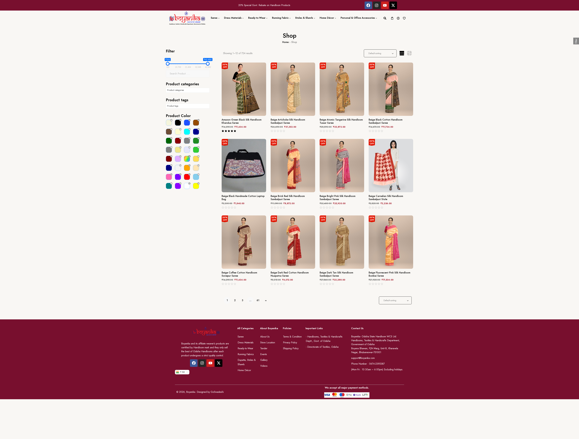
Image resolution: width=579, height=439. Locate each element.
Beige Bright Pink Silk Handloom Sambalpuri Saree (337, 198)
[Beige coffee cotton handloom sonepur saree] (244, 242)
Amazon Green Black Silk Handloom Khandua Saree (241, 121)
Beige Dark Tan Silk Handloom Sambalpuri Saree (336, 274)
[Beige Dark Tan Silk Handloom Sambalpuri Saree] (342, 242)
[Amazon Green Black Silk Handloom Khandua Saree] (244, 89)
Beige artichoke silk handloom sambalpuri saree (288, 121)
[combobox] (380, 53)
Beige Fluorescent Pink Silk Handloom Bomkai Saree (389, 274)
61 (258, 300)
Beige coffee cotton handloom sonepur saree (239, 274)
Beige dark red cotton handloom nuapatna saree (290, 274)
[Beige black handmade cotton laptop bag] (244, 165)
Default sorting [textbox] (375, 53)
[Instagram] (376, 5)
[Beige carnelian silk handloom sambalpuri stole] (391, 165)
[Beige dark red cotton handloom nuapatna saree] (293, 242)
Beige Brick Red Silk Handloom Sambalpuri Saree (288, 198)
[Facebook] (368, 5)
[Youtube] (385, 5)
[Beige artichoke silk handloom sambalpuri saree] (293, 89)
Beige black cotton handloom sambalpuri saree (385, 121)
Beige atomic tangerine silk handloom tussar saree (341, 121)
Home (285, 42)
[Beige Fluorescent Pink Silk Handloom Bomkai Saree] (391, 242)
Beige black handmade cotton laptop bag (243, 198)
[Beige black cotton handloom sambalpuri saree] (391, 89)
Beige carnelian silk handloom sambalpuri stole (386, 198)
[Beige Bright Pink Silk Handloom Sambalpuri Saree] (342, 165)
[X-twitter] (393, 5)
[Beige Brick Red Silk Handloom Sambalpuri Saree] (293, 165)
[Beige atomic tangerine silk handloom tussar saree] (342, 89)
